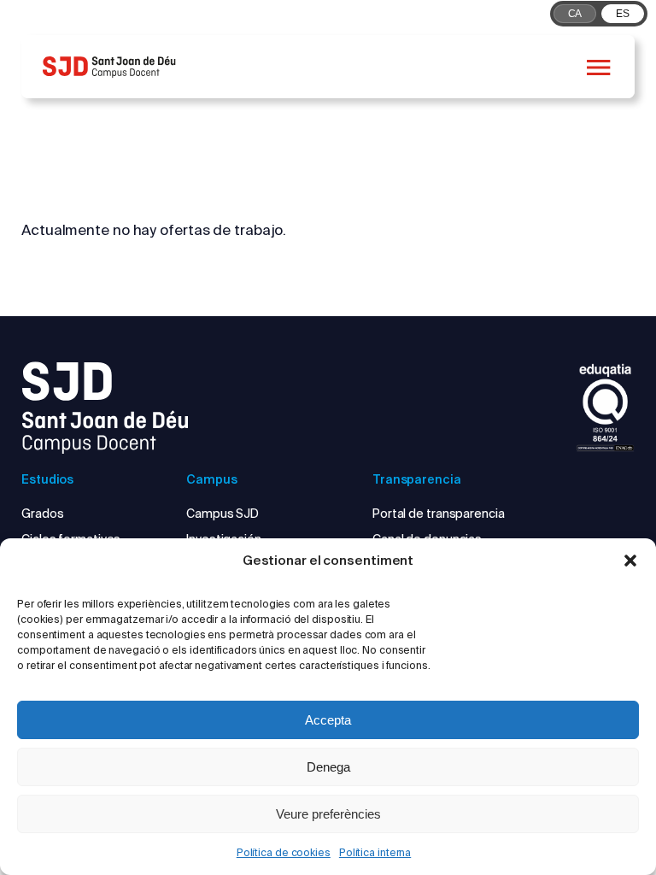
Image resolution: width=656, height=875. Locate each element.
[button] (630, 560)
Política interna (375, 852)
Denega (328, 767)
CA (575, 14)
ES (623, 14)
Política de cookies (284, 852)
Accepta (328, 720)
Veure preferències (328, 814)
